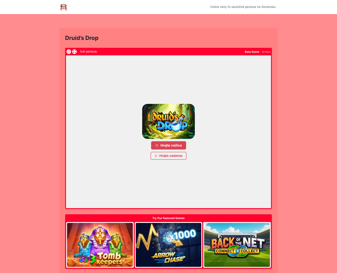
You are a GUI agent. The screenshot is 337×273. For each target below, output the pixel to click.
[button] (168, 121)
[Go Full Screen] (74, 51)
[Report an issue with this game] (69, 51)
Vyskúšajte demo (100, 245)
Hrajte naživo (171, 145)
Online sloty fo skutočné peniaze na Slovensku (243, 7)
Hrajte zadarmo (171, 156)
